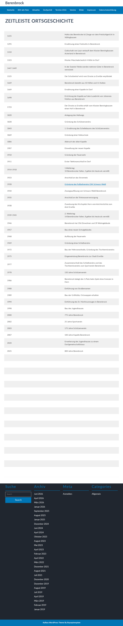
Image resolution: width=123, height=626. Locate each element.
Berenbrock (14, 3)
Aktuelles (36, 10)
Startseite (10, 10)
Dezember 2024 (41, 524)
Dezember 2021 (41, 567)
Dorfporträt (47, 10)
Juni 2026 (38, 494)
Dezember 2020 (41, 579)
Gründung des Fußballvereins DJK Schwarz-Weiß (85, 184)
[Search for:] (18, 494)
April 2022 (39, 558)
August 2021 (40, 571)
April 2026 (39, 498)
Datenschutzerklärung (107, 10)
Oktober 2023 (40, 537)
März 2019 (39, 601)
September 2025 (41, 511)
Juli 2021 (38, 575)
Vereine (73, 10)
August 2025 (40, 515)
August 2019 (40, 588)
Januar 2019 (39, 609)
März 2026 (39, 502)
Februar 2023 (40, 554)
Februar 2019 (40, 605)
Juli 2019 (38, 592)
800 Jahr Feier (23, 10)
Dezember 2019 (41, 584)
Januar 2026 (39, 507)
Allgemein (96, 494)
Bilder (81, 10)
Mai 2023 (38, 545)
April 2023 (39, 550)
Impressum (91, 10)
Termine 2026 (60, 10)
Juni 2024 (38, 528)
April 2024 (39, 532)
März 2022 (39, 562)
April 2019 (39, 597)
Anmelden (67, 494)
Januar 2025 (39, 520)
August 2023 (40, 541)
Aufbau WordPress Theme (53, 623)
